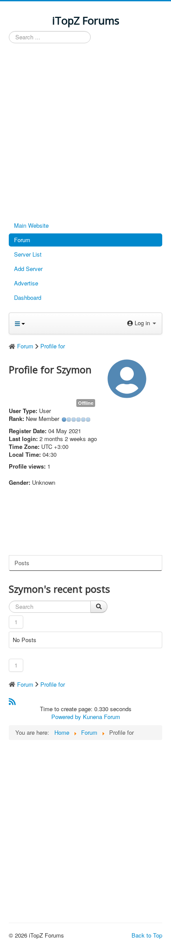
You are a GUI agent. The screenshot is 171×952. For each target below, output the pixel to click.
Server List (28, 254)
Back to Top (147, 935)
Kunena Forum (101, 716)
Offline (85, 403)
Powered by (66, 716)
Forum (22, 240)
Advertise (26, 283)
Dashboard (27, 297)
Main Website (31, 225)
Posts (21, 563)
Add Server (28, 268)
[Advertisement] (85, 133)
